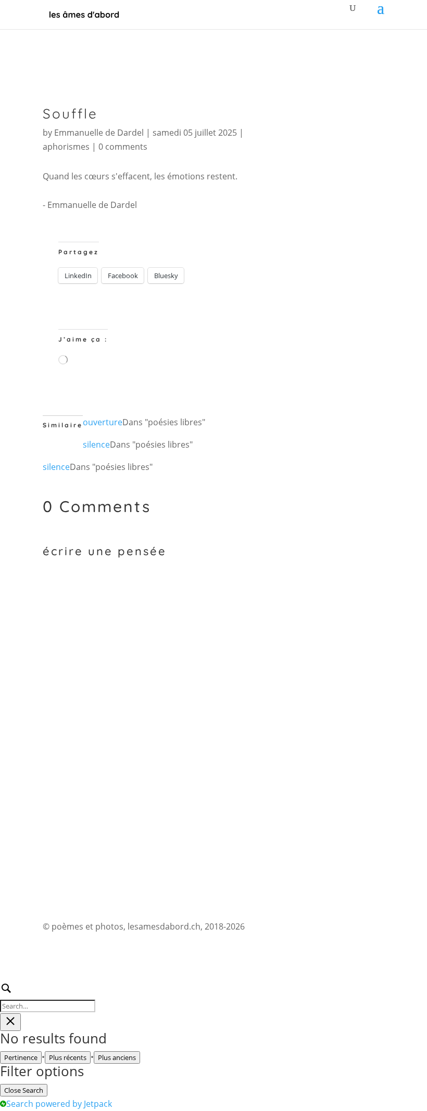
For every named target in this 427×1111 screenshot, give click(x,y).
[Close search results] (10, 1022)
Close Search (23, 1090)
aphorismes (66, 146)
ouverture (102, 422)
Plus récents (67, 1057)
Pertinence (20, 1057)
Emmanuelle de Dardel (99, 132)
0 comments (122, 146)
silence (96, 444)
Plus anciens (117, 1057)
